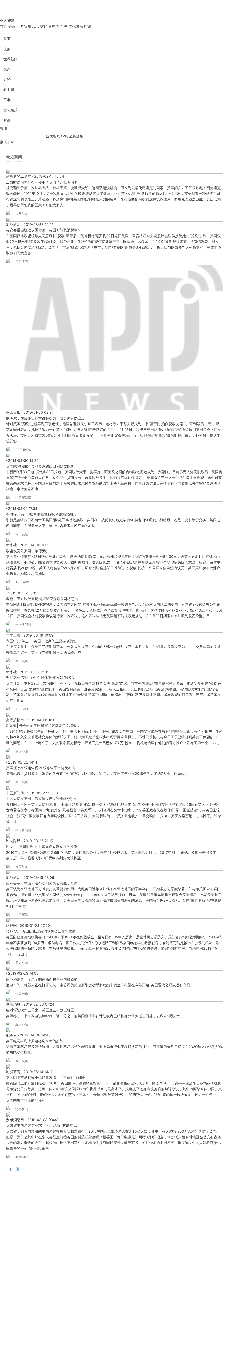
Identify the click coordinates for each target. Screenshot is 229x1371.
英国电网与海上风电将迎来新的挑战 (34, 1041)
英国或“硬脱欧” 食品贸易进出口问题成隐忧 (40, 466)
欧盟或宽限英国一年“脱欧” (27, 550)
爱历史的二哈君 (18, 176)
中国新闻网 (24, 498)
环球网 (11, 925)
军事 (64, 26)
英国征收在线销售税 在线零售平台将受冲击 (40, 768)
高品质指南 (15, 720)
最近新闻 (14, 156)
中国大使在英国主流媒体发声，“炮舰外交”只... (42, 798)
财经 (43, 26)
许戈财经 (13, 841)
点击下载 (7, 142)
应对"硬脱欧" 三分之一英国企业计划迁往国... (41, 1010)
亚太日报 (13, 412)
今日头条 (22, 213)
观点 (35, 26)
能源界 (11, 1035)
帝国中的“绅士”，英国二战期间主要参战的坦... (42, 641)
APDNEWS (24, 449)
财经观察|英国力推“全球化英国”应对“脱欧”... (41, 677)
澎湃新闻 (13, 224)
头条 (11, 26)
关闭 (3, 128)
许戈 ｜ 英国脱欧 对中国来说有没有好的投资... (43, 846)
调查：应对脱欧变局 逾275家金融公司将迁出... (43, 599)
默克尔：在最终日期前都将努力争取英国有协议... (45, 418)
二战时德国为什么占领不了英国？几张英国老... (43, 182)
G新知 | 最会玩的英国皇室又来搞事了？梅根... (42, 725)
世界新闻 (24, 26)
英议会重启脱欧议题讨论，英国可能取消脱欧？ (43, 230)
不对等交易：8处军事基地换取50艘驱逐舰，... (43, 514)
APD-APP (23, 582)
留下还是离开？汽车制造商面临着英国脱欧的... (43, 979)
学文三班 (13, 635)
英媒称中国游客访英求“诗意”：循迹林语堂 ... (41, 1125)
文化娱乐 (76, 26)
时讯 (87, 26)
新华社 (11, 545)
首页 (3, 26)
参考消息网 (15, 1120)
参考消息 (13, 1004)
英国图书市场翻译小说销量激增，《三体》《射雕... (46, 1077)
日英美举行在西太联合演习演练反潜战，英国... (43, 883)
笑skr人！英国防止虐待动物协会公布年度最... (42, 931)
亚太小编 (22, 751)
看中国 (54, 26)
